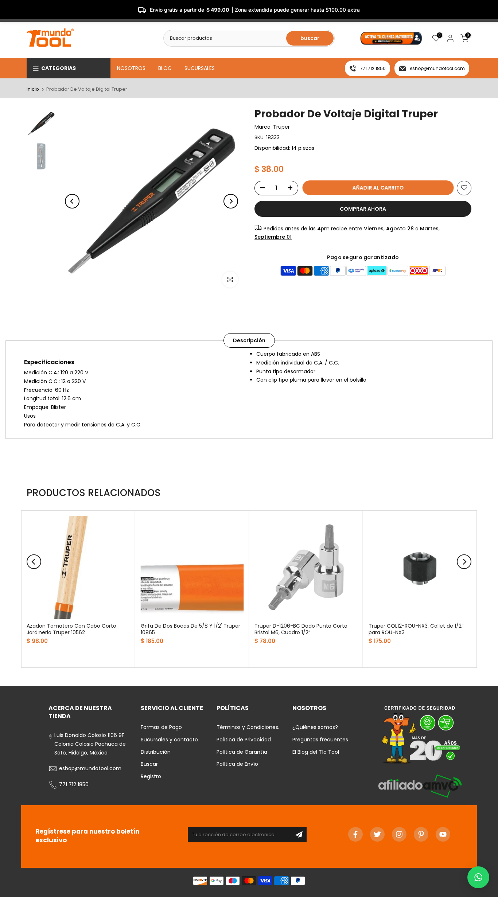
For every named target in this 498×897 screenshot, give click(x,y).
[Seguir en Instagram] (399, 834)
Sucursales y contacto (169, 739)
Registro (151, 776)
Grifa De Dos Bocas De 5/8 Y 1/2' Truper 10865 (190, 629)
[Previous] (72, 201)
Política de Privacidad (244, 739)
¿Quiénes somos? (315, 727)
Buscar (149, 764)
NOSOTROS (131, 68)
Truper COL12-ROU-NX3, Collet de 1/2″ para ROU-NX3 (416, 629)
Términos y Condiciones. (248, 727)
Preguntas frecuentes (320, 739)
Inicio (33, 89)
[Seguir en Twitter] (377, 834)
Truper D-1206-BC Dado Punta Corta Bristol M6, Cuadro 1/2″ (300, 629)
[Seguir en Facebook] (355, 834)
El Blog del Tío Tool (315, 752)
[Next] (230, 201)
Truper (281, 126)
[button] (478, 877)
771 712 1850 (373, 68)
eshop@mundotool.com (437, 68)
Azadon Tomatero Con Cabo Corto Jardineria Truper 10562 (71, 629)
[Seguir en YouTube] (443, 834)
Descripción (249, 340)
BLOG (165, 68)
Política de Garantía (242, 752)
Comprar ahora (363, 208)
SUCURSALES (199, 68)
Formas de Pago (161, 727)
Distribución (156, 752)
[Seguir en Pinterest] (421, 834)
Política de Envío (237, 764)
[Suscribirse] (299, 834)
